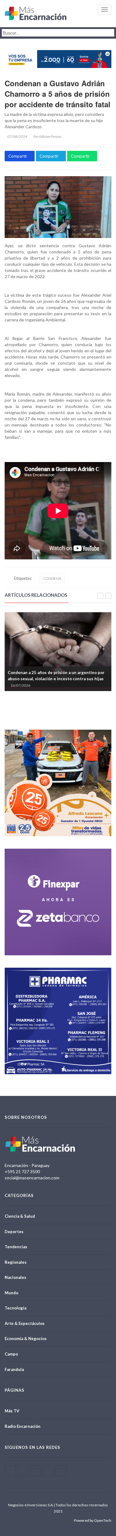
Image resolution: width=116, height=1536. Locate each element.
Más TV (12, 1410)
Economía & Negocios (26, 1338)
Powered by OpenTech (92, 1520)
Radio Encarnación (23, 1426)
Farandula (14, 1369)
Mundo (11, 1292)
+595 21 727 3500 (22, 1171)
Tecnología (15, 1307)
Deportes (14, 1231)
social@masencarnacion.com (32, 1177)
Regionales (16, 1262)
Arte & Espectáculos (25, 1323)
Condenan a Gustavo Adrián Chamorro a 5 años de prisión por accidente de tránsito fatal (57, 94)
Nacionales (15, 1277)
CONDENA (52, 578)
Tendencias (16, 1246)
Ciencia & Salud (20, 1216)
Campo (11, 1353)
